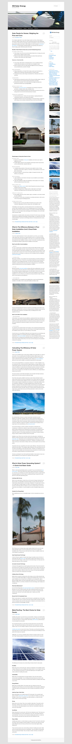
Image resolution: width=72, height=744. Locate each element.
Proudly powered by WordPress (36, 740)
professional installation (16, 254)
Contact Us (36, 28)
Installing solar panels (16, 629)
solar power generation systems (28, 587)
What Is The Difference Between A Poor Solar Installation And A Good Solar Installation (25, 229)
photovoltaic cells (15, 439)
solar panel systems (22, 87)
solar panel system (31, 423)
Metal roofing (35, 619)
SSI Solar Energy (19, 6)
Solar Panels (26, 221)
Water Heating (30, 28)
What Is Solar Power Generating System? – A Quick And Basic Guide (53, 81)
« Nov (51, 51)
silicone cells (22, 558)
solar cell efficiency (39, 358)
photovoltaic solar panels (23, 695)
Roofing (23, 221)
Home (13, 28)
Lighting (25, 28)
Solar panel (26, 159)
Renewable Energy (18, 221)
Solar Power (31, 221)
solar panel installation (23, 268)
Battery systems (23, 186)
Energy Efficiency (19, 28)
